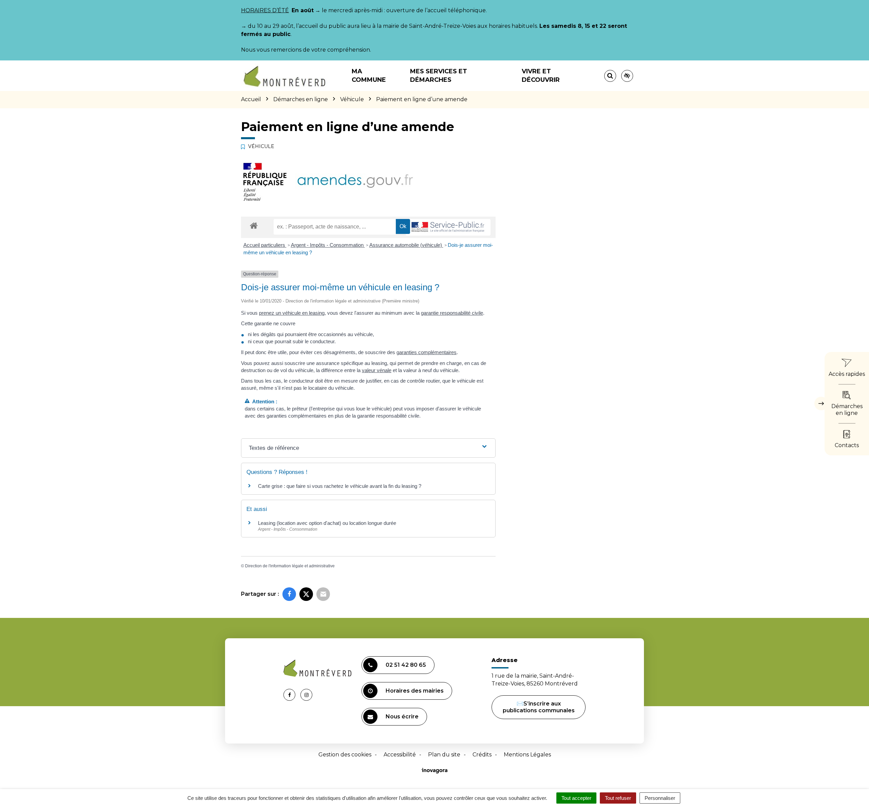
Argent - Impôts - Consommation (328, 245)
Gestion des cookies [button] (344, 754)
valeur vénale (376, 370)
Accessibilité (400, 754)
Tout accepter (576, 798)
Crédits (482, 754)
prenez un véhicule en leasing (292, 313)
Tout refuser (618, 798)
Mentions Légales (527, 754)
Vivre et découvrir (541, 76)
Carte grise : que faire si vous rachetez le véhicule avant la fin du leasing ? (339, 486)
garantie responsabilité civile (452, 313)
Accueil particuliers (264, 245)
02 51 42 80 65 (406, 665)
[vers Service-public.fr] (448, 227)
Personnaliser (660, 798)
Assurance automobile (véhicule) (406, 245)
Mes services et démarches (438, 76)
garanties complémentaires (426, 352)
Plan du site (444, 754)
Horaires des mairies (415, 690)
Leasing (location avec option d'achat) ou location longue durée (327, 523)
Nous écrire (402, 716)
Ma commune (369, 76)
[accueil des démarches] (253, 225)
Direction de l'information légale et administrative (290, 566)
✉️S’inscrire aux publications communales (539, 707)
